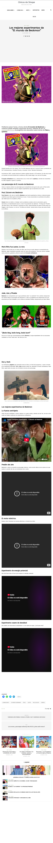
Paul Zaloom (36, 702)
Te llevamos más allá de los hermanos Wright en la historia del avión (24, 792)
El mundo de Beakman (16, 702)
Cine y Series (26, 25)
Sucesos (10, 790)
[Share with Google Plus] (27, 36)
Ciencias (20, 10)
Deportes (36, 10)
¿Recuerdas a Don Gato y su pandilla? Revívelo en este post (26, 777)
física (24, 702)
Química (43, 702)
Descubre (10, 10)
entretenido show (8, 130)
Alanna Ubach (6, 702)
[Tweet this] (25, 36)
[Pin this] (29, 36)
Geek (43, 10)
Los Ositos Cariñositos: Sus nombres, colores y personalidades (26, 753)
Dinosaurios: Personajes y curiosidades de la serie (9, 752)
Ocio (34, 16)
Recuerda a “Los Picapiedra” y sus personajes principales (43, 752)
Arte (27, 10)
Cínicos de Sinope (26, 2)
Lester (29, 702)
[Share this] (24, 36)
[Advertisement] (26, 52)
